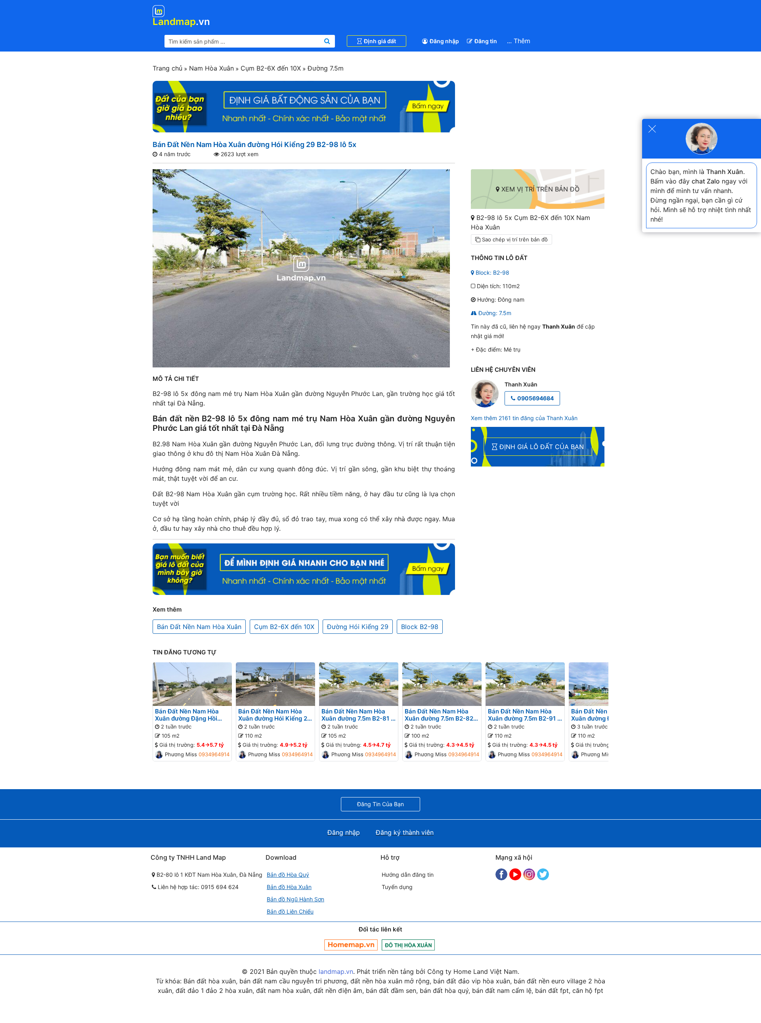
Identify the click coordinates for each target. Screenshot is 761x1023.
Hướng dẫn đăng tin (408, 874)
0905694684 (535, 398)
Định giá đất (380, 41)
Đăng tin (485, 41)
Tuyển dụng (397, 886)
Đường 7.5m (325, 68)
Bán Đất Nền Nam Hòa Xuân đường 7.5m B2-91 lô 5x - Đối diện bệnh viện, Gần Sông (525, 715)
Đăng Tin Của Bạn (380, 804)
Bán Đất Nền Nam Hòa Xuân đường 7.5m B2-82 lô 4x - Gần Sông (439, 715)
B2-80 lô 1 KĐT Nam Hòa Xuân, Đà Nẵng (208, 874)
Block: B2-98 (491, 272)
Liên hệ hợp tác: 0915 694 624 (197, 886)
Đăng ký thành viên (405, 832)
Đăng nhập (444, 41)
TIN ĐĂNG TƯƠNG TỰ (184, 652)
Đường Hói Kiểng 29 (357, 627)
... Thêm (518, 41)
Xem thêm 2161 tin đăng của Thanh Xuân (524, 418)
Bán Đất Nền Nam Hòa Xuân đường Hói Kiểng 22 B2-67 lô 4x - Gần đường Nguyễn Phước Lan (274, 715)
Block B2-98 (419, 627)
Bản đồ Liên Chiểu (290, 911)
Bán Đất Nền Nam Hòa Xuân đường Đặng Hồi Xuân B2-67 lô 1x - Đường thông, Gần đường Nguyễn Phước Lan (191, 715)
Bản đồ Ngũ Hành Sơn (295, 899)
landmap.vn (336, 971)
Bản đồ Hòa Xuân (289, 886)
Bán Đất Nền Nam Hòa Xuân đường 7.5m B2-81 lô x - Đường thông (358, 715)
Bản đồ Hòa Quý (288, 874)
